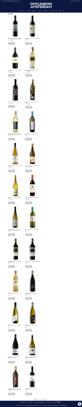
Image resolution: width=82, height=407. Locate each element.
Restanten (52, 10)
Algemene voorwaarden (39, 402)
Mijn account (30, 402)
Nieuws (56, 10)
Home (19, 10)
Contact (60, 10)
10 (44, 399)
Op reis (23, 10)
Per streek (34, 10)
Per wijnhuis (45, 10)
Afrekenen (48, 402)
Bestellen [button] (11, 43)
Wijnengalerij (23, 402)
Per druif (39, 10)
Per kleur (28, 10)
